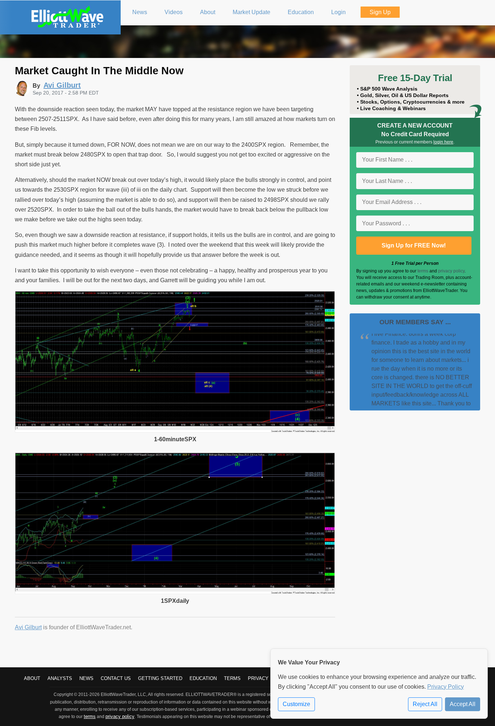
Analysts (59, 678)
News (86, 678)
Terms (232, 678)
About (32, 678)
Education (203, 678)
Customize (296, 704)
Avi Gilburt (28, 627)
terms (422, 271)
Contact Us (116, 678)
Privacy (258, 678)
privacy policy (451, 271)
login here (443, 142)
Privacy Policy (445, 687)
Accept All (462, 704)
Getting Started (160, 678)
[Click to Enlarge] (175, 430)
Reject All (425, 704)
